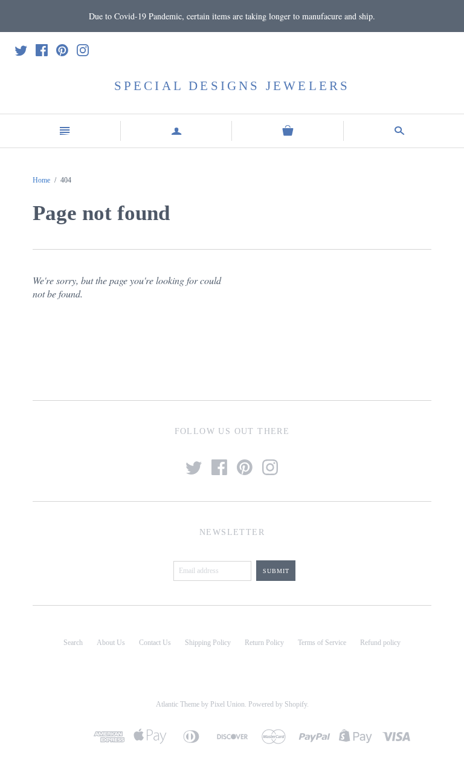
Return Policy (264, 642)
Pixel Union (227, 704)
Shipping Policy (208, 642)
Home (41, 180)
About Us (111, 642)
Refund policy (380, 642)
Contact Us (155, 642)
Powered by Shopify (277, 704)
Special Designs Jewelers (232, 86)
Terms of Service (322, 642)
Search (73, 642)
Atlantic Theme (177, 704)
